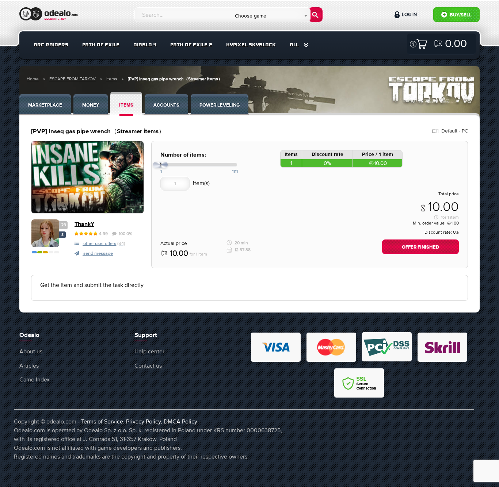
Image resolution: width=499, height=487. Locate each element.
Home (33, 78)
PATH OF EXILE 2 (191, 44)
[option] (87, 177)
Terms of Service (102, 421)
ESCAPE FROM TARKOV (72, 78)
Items (111, 78)
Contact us (148, 365)
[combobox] (267, 16)
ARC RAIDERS (51, 44)
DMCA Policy (180, 421)
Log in (409, 14)
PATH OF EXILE (100, 44)
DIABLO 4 (144, 44)
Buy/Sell (460, 15)
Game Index (34, 379)
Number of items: (183, 155)
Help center (149, 351)
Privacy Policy (143, 421)
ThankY (84, 224)
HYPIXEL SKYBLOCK (251, 44)
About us (30, 351)
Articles (29, 365)
